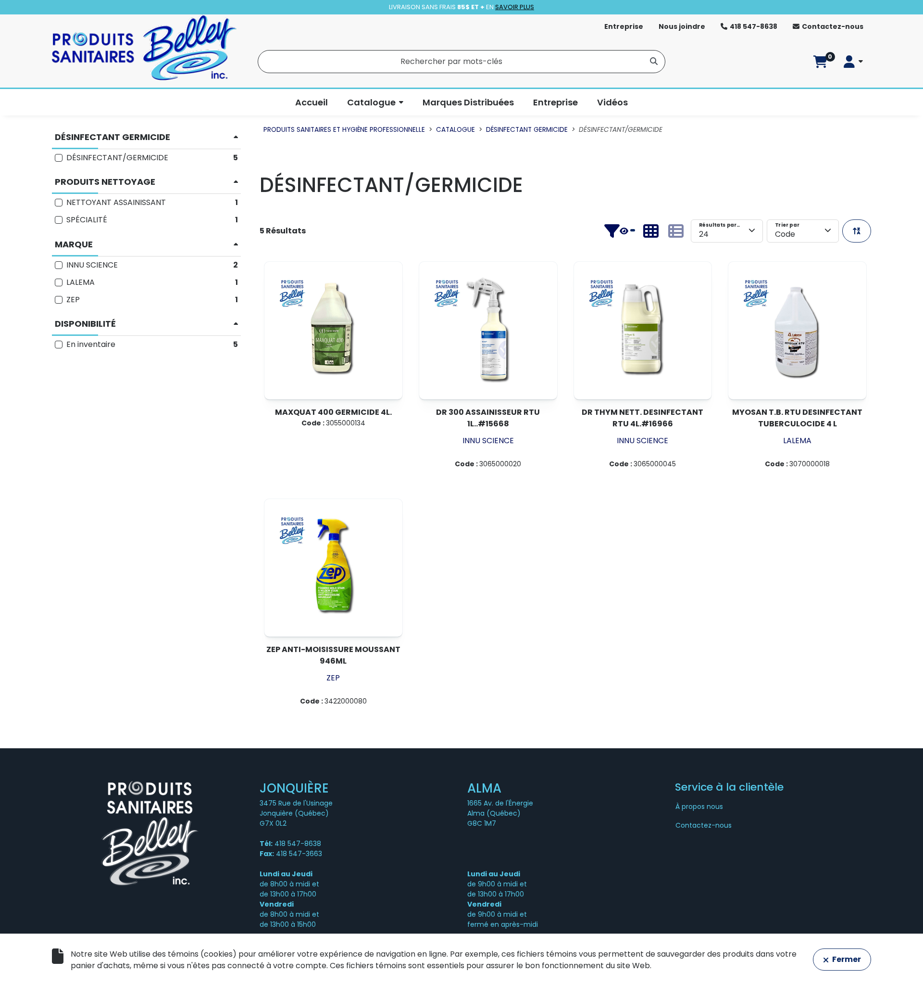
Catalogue (371, 102)
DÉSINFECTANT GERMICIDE (527, 129)
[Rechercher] (653, 60)
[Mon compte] (853, 61)
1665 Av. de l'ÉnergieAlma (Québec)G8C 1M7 (500, 813)
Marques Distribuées (468, 102)
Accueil (311, 102)
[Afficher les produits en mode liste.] (675, 231)
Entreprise (623, 26)
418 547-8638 (753, 26)
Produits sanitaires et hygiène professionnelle (344, 129)
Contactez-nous (832, 26)
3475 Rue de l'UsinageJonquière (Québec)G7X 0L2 (296, 813)
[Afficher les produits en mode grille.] (650, 231)
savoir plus (514, 7)
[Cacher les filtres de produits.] (620, 231)
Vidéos (612, 102)
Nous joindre (682, 26)
